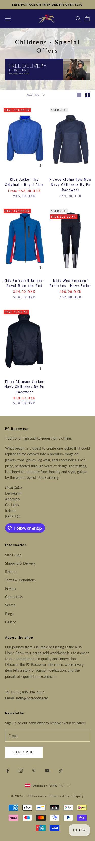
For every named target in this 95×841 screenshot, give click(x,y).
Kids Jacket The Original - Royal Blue (24, 182)
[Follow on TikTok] (60, 770)
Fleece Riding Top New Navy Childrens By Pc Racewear (70, 185)
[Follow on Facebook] (7, 770)
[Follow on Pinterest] (33, 770)
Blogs (9, 614)
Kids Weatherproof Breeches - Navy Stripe (70, 283)
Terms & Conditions (20, 580)
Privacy (10, 588)
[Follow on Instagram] (20, 770)
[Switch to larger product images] (79, 95)
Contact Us (14, 597)
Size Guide (13, 555)
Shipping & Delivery (20, 563)
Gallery (10, 622)
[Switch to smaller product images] (87, 95)
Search (10, 605)
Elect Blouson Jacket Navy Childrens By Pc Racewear (24, 387)
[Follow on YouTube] (47, 770)
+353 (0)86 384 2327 (27, 692)
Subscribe (23, 752)
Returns (11, 572)
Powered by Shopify (67, 796)
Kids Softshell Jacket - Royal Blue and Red (24, 283)
